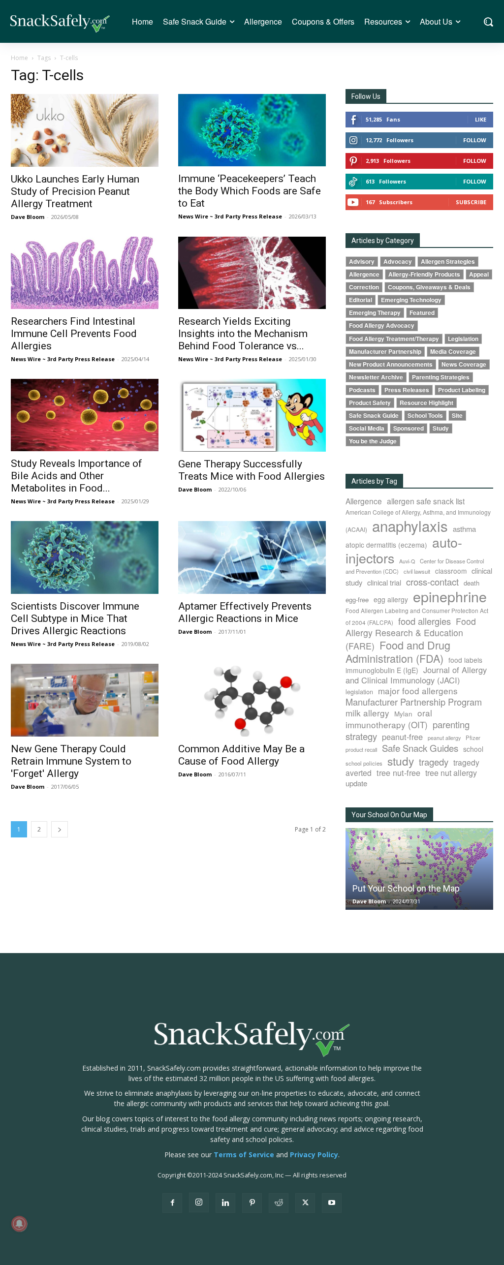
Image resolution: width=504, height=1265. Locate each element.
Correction (364, 287)
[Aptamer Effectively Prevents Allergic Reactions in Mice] (252, 557)
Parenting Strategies (441, 377)
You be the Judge (373, 441)
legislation (359, 691)
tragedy (433, 761)
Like (480, 119)
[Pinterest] (252, 1203)
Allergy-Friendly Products (424, 274)
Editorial (360, 300)
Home (19, 58)
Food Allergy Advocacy (381, 325)
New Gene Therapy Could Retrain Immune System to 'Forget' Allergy (71, 761)
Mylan (403, 713)
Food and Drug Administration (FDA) (398, 651)
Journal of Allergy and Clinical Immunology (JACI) (416, 675)
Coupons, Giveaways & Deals (429, 287)
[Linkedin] (225, 1203)
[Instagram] (199, 1202)
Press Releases (406, 390)
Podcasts (362, 390)
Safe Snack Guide (374, 415)
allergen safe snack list (426, 500)
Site (457, 415)
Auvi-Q (407, 561)
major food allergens (418, 690)
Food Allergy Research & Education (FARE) (411, 633)
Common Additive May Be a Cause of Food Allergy (241, 755)
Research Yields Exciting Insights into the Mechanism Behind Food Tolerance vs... (243, 333)
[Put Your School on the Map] (419, 869)
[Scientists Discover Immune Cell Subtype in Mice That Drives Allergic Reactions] (84, 557)
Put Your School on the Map (406, 888)
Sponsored (408, 428)
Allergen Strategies (448, 261)
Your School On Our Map (389, 815)
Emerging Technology (411, 300)
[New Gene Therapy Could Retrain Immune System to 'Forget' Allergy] (84, 700)
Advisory (362, 261)
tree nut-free (398, 772)
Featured (422, 313)
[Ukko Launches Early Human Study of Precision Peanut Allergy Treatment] (84, 130)
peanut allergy (444, 737)
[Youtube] (332, 1203)
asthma (464, 529)
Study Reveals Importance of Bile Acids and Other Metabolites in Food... (76, 476)
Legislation (463, 339)
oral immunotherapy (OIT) (389, 719)
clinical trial (384, 582)
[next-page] (59, 829)
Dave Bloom (27, 216)
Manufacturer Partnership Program (414, 701)
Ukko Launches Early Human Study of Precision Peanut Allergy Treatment (75, 191)
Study (441, 428)
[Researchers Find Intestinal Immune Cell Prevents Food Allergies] (84, 273)
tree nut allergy (451, 772)
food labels (465, 660)
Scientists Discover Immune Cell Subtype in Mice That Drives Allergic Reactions (75, 618)
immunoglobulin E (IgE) (382, 670)
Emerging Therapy (375, 313)
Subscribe (471, 202)
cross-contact (432, 581)
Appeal (479, 274)
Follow (474, 140)
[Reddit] (278, 1203)
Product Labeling (461, 390)
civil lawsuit (417, 571)
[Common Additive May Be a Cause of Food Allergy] (252, 700)
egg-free (357, 599)
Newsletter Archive (376, 377)
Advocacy (397, 261)
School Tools (425, 415)
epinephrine (450, 596)
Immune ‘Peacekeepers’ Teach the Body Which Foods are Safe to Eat (249, 191)
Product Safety (370, 403)
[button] (488, 21)
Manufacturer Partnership (385, 351)
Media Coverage (453, 351)
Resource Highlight (426, 403)
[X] (305, 1203)
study (400, 761)
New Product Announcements (391, 364)
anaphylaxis (410, 525)
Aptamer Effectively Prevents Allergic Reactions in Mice (245, 612)
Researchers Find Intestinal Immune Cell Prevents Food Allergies (74, 333)
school (473, 749)
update (356, 783)
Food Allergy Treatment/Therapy (394, 339)
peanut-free (402, 736)
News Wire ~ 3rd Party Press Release (230, 216)
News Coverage (463, 364)
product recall (361, 749)
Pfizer (473, 737)
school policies (364, 763)
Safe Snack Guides (420, 747)
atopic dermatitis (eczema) (386, 545)
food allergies (424, 621)
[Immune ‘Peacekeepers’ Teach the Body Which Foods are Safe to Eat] (252, 130)
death (471, 582)
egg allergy (391, 599)
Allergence (364, 274)
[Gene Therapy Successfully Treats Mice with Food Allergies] (252, 415)
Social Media (366, 428)
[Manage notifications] (19, 1224)
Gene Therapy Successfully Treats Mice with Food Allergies (251, 470)
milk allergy (367, 713)
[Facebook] (172, 1203)
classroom (451, 571)
